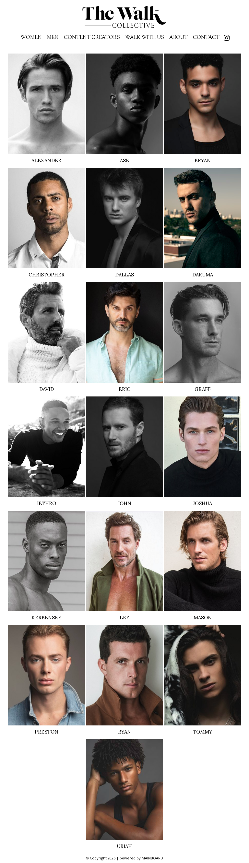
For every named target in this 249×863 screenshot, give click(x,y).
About (178, 37)
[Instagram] (227, 38)
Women (31, 37)
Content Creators (92, 37)
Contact (206, 37)
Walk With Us (144, 37)
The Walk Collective (124, 17)
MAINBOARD (152, 858)
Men (53, 37)
